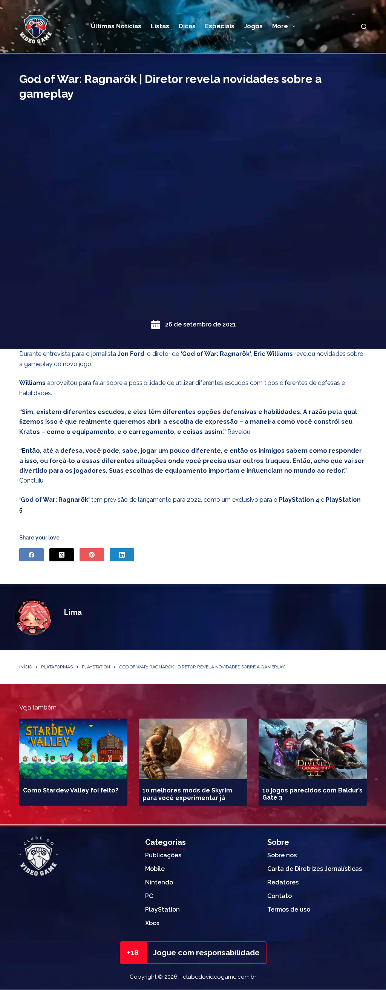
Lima (73, 612)
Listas (160, 26)
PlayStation (162, 909)
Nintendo (159, 882)
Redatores (283, 882)
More (280, 26)
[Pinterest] (92, 554)
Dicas (187, 26)
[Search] (364, 26)
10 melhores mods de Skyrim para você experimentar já (187, 794)
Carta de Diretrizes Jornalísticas (314, 868)
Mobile (155, 868)
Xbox (152, 923)
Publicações (163, 855)
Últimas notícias (116, 26)
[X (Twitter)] (61, 554)
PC (149, 896)
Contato (279, 896)
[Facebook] (31, 554)
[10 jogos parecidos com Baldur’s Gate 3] (313, 749)
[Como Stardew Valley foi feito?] (73, 749)
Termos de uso (288, 909)
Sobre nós (282, 855)
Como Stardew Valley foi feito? (70, 790)
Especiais (219, 26)
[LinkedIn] (122, 554)
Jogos (253, 26)
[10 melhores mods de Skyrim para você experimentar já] (193, 749)
